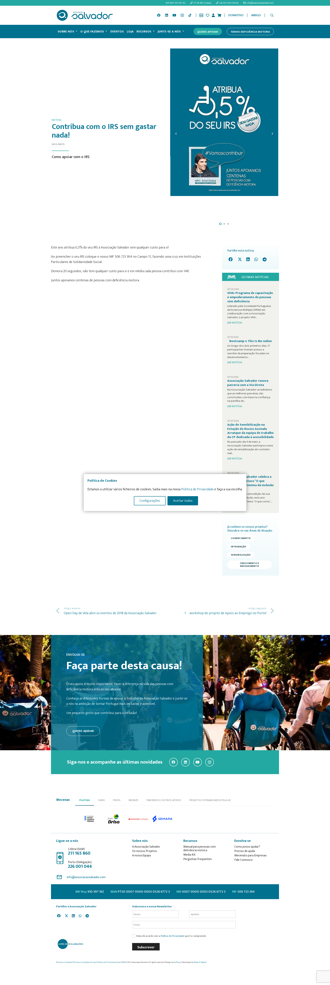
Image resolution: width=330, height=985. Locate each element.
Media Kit (189, 854)
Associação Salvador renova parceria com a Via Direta (247, 383)
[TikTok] (190, 15)
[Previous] (176, 133)
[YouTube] (174, 15)
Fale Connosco (243, 860)
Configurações (149, 501)
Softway (177, 962)
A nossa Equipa (141, 855)
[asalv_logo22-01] (84, 15)
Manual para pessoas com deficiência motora (199, 848)
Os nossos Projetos (144, 851)
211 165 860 (79, 853)
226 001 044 (80, 866)
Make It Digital (200, 962)
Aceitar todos (182, 501)
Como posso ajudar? (247, 846)
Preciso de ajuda (244, 851)
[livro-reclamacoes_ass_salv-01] (70, 944)
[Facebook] (158, 15)
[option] (90, 819)
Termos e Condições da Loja (85, 962)
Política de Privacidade (172, 936)
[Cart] (219, 15)
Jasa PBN (121, 962)
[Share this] (231, 259)
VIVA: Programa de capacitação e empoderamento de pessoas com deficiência (250, 297)
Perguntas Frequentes (197, 859)
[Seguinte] (272, 133)
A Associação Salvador (146, 846)
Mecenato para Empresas (250, 855)
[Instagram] (182, 15)
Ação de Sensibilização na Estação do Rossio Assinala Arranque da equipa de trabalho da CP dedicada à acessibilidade (250, 431)
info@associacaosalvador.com (86, 877)
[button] (272, 15)
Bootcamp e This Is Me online (250, 341)
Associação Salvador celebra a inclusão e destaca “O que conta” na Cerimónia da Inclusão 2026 (250, 483)
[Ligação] (201, 15)
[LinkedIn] (166, 15)
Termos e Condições (64, 962)
